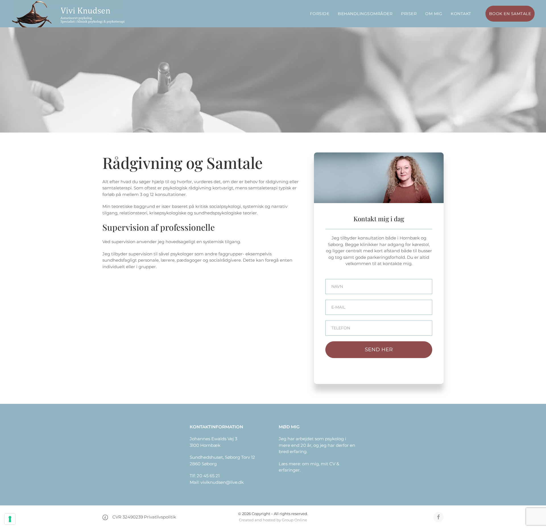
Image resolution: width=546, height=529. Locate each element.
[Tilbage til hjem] (68, 13)
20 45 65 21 (208, 475)
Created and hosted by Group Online (273, 520)
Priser (409, 13)
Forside (320, 13)
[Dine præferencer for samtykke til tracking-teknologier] (10, 519)
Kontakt (461, 13)
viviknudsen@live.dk (222, 482)
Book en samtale (510, 13)
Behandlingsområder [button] (365, 13)
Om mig (433, 13)
